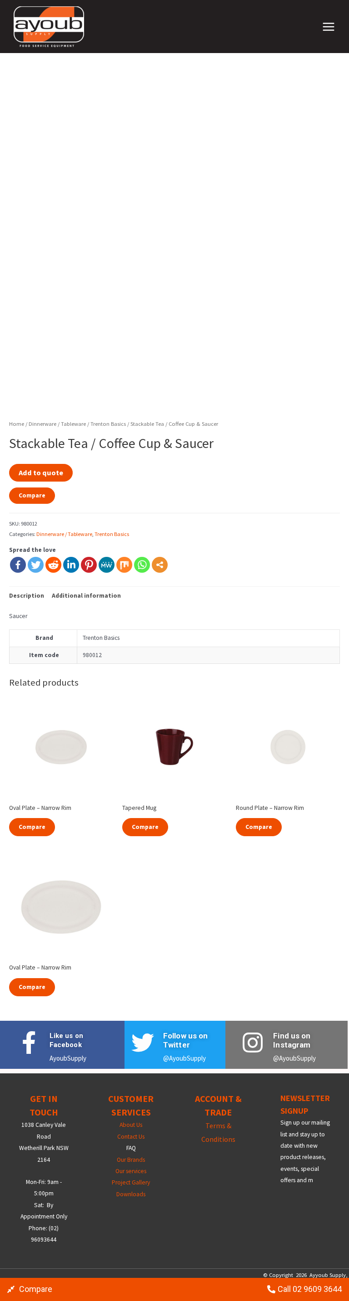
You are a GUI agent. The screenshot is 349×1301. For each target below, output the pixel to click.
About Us (131, 1125)
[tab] (26, 595)
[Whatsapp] (142, 565)
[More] (160, 565)
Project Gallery (131, 1182)
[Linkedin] (71, 565)
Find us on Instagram (291, 1040)
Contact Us (131, 1136)
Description (26, 595)
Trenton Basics (108, 423)
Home (16, 423)
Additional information (86, 595)
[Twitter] (36, 565)
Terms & (218, 1125)
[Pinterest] (89, 565)
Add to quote (41, 472)
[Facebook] (18, 565)
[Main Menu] (329, 26)
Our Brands (131, 1160)
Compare (32, 495)
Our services (130, 1171)
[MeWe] (107, 565)
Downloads (130, 1194)
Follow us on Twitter (185, 1040)
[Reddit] (53, 565)
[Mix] (124, 565)
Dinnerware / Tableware (57, 423)
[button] (29, 1289)
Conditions (218, 1139)
